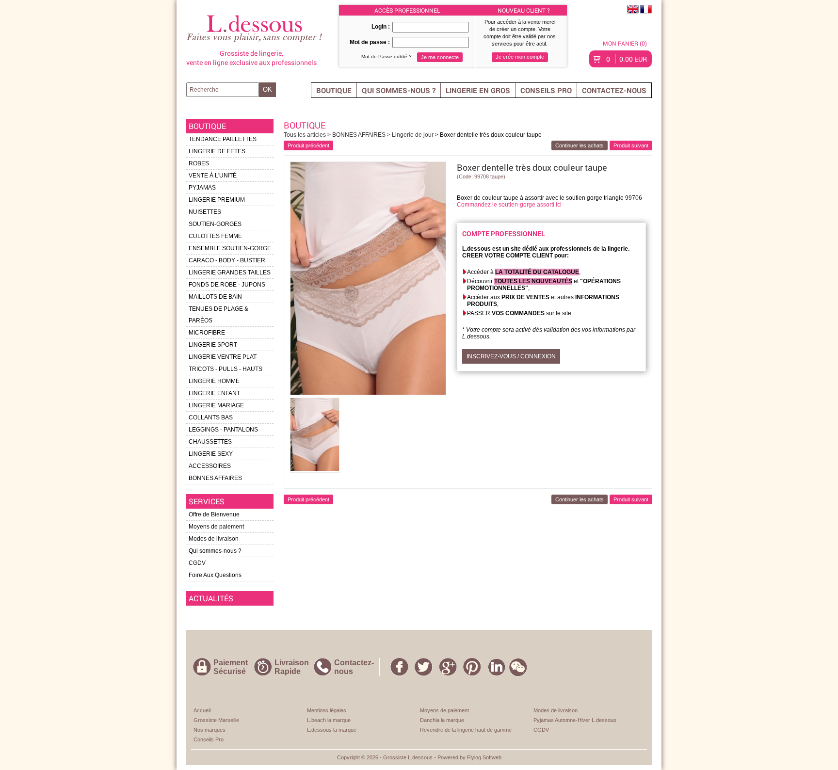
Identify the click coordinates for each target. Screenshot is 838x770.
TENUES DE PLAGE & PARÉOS (218, 314)
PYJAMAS (202, 187)
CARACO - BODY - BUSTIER (227, 260)
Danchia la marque (442, 720)
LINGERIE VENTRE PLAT (223, 356)
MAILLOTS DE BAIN (215, 296)
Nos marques (209, 730)
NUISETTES (205, 212)
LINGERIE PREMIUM (217, 199)
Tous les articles (305, 134)
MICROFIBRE (207, 332)
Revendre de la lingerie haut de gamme (466, 730)
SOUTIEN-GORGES (215, 224)
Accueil (201, 710)
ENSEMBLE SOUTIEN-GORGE (230, 248)
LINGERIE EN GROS (478, 90)
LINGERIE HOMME (214, 381)
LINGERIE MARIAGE (216, 405)
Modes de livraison (214, 538)
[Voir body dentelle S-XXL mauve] (631, 145)
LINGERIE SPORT (213, 344)
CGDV (197, 563)
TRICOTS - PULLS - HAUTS (225, 369)
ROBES (199, 163)
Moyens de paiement (216, 526)
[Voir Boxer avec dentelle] (308, 145)
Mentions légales (326, 710)
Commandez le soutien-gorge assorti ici (509, 204)
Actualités (211, 598)
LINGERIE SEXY (211, 453)
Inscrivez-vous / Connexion (511, 356)
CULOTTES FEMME (215, 236)
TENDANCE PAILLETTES (223, 139)
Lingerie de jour (413, 134)
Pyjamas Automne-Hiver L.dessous (574, 720)
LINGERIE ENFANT (214, 393)
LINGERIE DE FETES (217, 151)
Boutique (334, 90)
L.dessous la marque (331, 730)
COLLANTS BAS (211, 417)
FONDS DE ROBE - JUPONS (227, 284)
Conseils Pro (546, 90)
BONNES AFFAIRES (215, 478)
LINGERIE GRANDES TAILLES (230, 272)
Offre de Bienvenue (214, 514)
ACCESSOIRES (210, 466)
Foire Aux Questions (215, 575)
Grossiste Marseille (216, 720)
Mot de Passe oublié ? (386, 56)
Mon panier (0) (625, 43)
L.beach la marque (329, 720)
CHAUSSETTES (210, 441)
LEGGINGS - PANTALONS (223, 429)
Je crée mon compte (520, 57)
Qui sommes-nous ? (398, 90)
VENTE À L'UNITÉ (213, 175)
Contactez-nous (614, 90)
